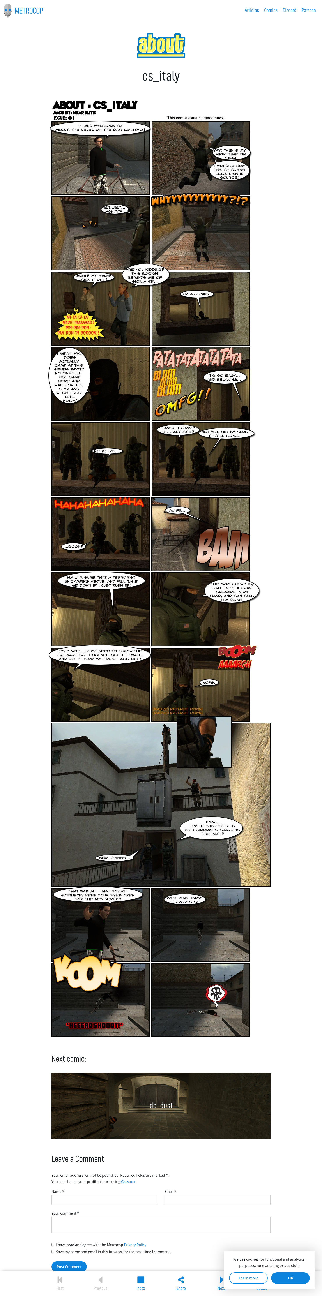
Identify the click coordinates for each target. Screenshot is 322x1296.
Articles (252, 10)
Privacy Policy (135, 1244)
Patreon (309, 10)
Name (57, 1191)
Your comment (65, 1213)
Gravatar (128, 1181)
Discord (289, 10)
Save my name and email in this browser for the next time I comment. (113, 1251)
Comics (271, 10)
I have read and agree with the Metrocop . (101, 1244)
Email (170, 1191)
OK (290, 1278)
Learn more (248, 1278)
